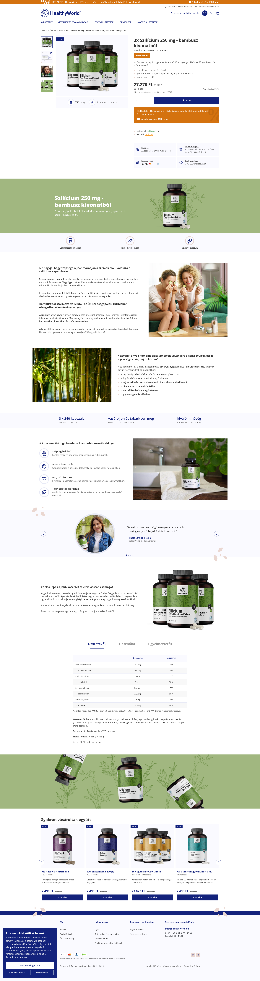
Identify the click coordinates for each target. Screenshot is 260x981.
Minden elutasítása (18, 972)
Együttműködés (137, 929)
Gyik (97, 929)
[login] (211, 13)
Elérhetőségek (66, 934)
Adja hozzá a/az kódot (205, 2)
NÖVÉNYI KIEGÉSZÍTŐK (147, 22)
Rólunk (63, 929)
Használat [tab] (127, 644)
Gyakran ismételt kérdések (180, 6)
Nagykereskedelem (138, 934)
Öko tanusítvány (67, 938)
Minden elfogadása (30, 965)
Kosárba (187, 100)
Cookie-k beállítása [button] (191, 966)
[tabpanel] (130, 696)
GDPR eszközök (101, 938)
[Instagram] (193, 955)
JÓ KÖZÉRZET (47, 22)
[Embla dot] (126, 555)
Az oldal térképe (154, 966)
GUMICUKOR (125, 22)
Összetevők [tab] (97, 644)
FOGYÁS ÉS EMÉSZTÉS (104, 22)
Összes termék (56, 30)
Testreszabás (42, 972)
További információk (16, 957)
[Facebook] (198, 955)
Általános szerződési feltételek (108, 943)
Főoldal (44, 30)
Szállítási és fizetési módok (107, 934)
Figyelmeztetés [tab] (160, 644)
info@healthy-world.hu (209, 6)
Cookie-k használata (172, 966)
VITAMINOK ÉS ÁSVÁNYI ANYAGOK (73, 22)
